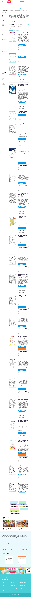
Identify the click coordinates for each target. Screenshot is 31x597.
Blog (3, 585)
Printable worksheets (5, 10)
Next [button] (28, 560)
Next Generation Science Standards (3, 82)
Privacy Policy (17, 594)
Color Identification (14, 506)
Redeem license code (24, 585)
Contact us (4, 588)
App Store (4, 590)
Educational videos (17, 10)
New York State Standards (3, 78)
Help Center (13, 585)
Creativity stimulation (24, 506)
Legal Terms (13, 594)
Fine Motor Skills (23, 501)
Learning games (28, 10)
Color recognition (14, 504)
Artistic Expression (14, 501)
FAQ (21, 588)
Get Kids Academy (23, 582)
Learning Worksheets (8, 554)
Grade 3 (3, 26)
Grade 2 (3, 25)
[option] (9, 525)
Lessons (11, 10)
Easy (3, 16)
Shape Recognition (23, 504)
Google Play (13, 582)
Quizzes (23, 10)
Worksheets (4, 582)
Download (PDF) (22, 45)
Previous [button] (2, 560)
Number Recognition (14, 508)
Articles (6, 518)
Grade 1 (3, 24)
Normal (3, 17)
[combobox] (13, 24)
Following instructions (14, 511)
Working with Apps (14, 590)
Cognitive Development (15, 513)
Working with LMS (14, 588)
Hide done (12, 28)
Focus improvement (24, 508)
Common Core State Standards (3, 74)
